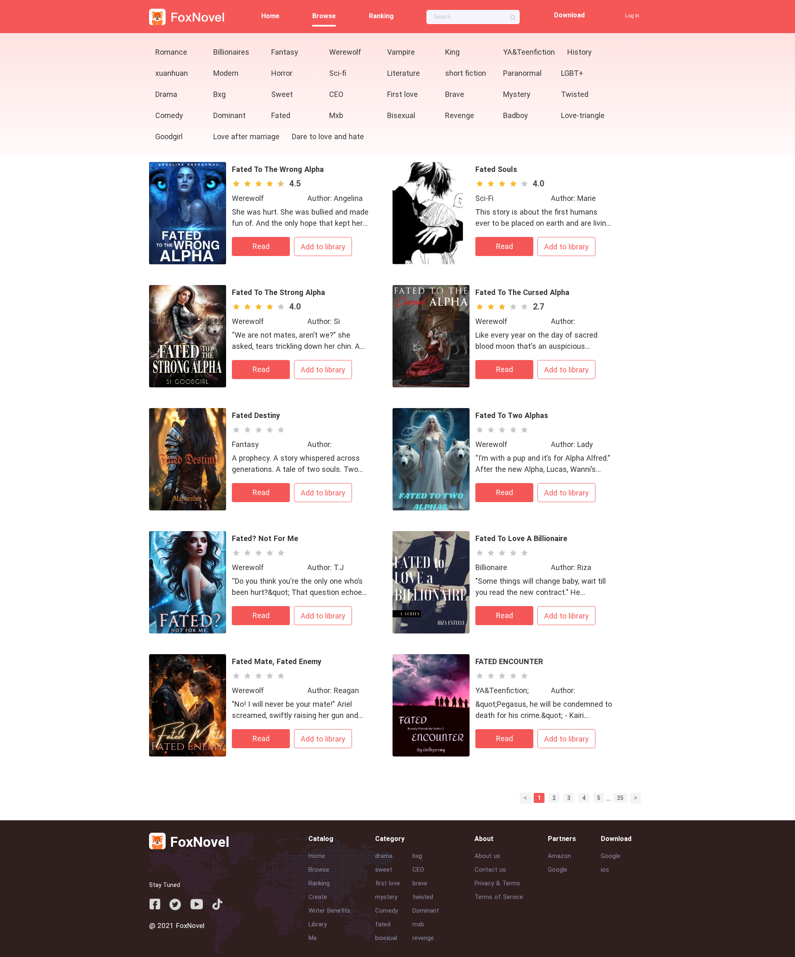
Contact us (490, 869)
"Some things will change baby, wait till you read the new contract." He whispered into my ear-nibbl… (540, 592)
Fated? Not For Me (265, 538)
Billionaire (491, 567)
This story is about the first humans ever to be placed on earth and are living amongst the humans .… (542, 223)
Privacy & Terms (497, 883)
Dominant (425, 910)
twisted (422, 897)
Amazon (559, 856)
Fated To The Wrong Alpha (278, 169)
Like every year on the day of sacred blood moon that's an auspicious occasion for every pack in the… (536, 346)
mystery (386, 897)
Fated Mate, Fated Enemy (276, 661)
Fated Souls (496, 169)
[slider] (260, 183)
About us (487, 856)
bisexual (386, 938)
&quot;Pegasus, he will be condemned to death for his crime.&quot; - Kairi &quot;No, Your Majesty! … (543, 715)
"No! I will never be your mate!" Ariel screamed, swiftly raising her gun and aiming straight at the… (295, 715)
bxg (417, 856)
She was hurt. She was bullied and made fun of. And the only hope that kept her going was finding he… (300, 223)
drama (384, 856)
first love (387, 883)
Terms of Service (499, 897)
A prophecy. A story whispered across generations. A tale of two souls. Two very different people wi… (296, 469)
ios (605, 869)
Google (557, 869)
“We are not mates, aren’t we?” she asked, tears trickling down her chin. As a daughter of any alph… (298, 346)
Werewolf (248, 198)
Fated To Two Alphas (511, 415)
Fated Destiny (256, 415)
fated (382, 924)
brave (419, 883)
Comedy (386, 910)
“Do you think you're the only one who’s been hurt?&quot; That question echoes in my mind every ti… (299, 592)
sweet (383, 869)
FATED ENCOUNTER (509, 661)
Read (261, 246)
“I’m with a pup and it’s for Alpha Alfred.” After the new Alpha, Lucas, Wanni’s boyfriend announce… (542, 469)
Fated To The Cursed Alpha (522, 292)
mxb (418, 924)
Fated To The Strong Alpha (278, 292)
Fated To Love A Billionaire (521, 538)
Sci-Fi (484, 198)
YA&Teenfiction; (502, 690)
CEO (418, 869)
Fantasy (245, 444)
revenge (423, 938)
